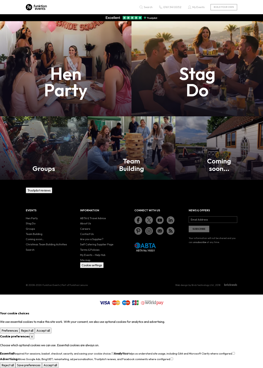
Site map (85, 260)
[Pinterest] (138, 231)
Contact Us (87, 234)
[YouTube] (159, 220)
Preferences (10, 330)
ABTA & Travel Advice (93, 218)
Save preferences (28, 365)
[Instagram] (149, 231)
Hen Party (32, 218)
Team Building (34, 234)
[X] (149, 220)
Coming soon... (35, 239)
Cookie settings (92, 265)
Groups (30, 229)
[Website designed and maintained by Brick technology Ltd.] (230, 285)
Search (30, 249)
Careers (85, 229)
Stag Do (31, 223)
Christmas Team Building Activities (46, 244)
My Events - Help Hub (93, 255)
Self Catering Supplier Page (96, 244)
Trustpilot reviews (39, 190)
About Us (85, 223)
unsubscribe (199, 242)
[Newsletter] (159, 231)
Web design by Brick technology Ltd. (194, 285)
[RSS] (170, 231)
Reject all (27, 330)
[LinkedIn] (170, 220)
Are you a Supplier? (91, 239)
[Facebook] (138, 220)
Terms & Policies (90, 249)
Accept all (43, 330)
